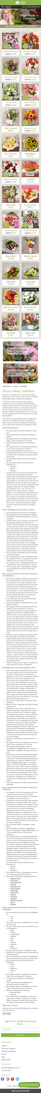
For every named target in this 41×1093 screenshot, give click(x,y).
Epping (12, 902)
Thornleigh (13, 898)
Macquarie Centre (15, 878)
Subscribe (20, 1035)
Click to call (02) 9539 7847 (20, 1091)
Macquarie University (16, 900)
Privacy (3, 1054)
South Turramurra (15, 888)
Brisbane (15, 762)
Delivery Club (5, 1060)
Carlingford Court (15, 886)
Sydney (16, 386)
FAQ (3, 1057)
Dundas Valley (14, 892)
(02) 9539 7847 (34, 7)
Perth (20, 762)
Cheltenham (23, 386)
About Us (4, 1046)
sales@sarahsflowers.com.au (10, 1068)
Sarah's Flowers (6, 386)
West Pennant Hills (15, 882)
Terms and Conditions (8, 1048)
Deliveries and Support (8, 1051)
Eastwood (13, 884)
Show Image (6, 1013)
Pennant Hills (14, 890)
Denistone (13, 894)
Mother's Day (22, 748)
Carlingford (13, 896)
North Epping (14, 880)
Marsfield (13, 904)
